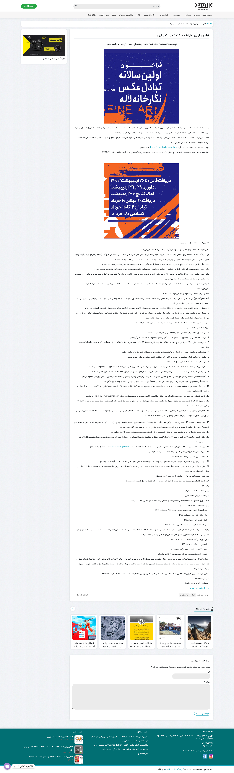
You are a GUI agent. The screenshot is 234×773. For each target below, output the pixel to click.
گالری (138, 15)
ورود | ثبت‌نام (27, 6)
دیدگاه (207, 682)
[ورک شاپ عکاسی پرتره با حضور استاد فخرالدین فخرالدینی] (170, 628)
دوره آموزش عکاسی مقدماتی (54, 58)
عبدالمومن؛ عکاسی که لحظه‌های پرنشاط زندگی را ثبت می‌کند (125, 749)
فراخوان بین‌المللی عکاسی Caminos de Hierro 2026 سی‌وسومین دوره (121, 745)
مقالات (113, 15)
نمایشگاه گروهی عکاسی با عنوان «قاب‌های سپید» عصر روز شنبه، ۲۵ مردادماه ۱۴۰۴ (141, 646)
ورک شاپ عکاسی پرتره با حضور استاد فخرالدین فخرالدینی (170, 646)
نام (209, 672)
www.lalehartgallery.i (119, 446)
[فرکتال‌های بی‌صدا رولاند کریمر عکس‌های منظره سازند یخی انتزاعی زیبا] (113, 628)
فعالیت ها (163, 15)
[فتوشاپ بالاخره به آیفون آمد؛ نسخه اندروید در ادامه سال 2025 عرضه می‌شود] (84, 628)
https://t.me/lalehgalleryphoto (163, 147)
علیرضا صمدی (143, 753)
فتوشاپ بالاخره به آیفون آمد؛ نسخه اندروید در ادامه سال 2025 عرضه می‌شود (84, 646)
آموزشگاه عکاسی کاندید (174, 769)
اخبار (193, 595)
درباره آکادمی (104, 15)
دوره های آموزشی (192, 15)
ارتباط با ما (92, 15)
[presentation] (72, 608)
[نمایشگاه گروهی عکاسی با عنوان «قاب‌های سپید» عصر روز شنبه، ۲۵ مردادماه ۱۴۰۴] (142, 628)
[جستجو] (76, 6)
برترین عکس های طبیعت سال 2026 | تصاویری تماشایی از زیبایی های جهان (119, 736)
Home (209, 23)
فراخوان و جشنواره (126, 15)
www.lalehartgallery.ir (199, 588)
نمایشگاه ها (184, 595)
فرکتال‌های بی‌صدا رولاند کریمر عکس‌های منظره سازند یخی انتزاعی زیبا (113, 646)
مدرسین (176, 15)
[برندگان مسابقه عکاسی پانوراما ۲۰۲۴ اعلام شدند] (199, 628)
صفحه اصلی (207, 15)
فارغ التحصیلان (149, 15)
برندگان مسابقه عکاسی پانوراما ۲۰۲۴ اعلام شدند (199, 645)
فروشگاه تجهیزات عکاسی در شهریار (135, 740)
